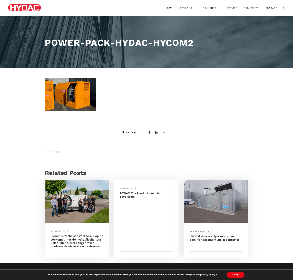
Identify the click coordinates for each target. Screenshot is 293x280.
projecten (251, 8)
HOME (169, 8)
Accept (235, 274)
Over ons (185, 8)
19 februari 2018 (201, 231)
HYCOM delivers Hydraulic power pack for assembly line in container (214, 237)
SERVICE (232, 8)
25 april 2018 (59, 231)
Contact (271, 8)
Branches (209, 8)
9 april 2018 (128, 188)
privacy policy (207, 274)
